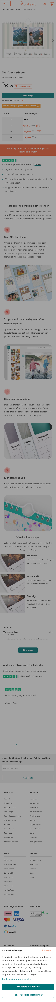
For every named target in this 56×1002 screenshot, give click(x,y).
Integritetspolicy (24, 979)
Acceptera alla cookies (28, 986)
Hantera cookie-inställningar (28, 994)
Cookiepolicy (8, 979)
